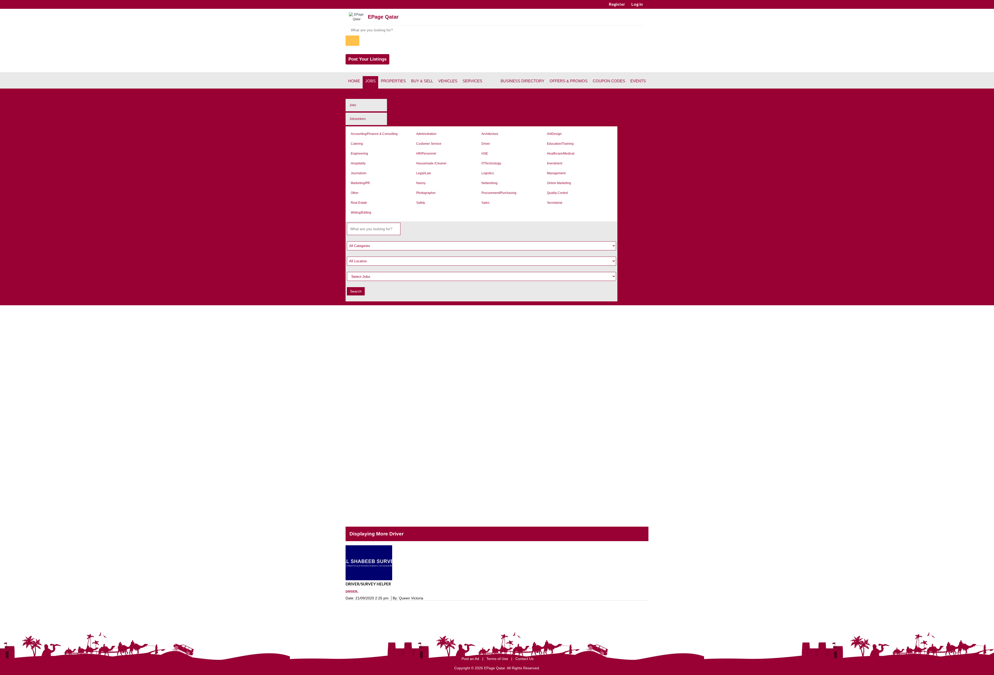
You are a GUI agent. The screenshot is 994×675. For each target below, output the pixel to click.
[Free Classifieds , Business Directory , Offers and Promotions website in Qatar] (356, 19)
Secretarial (554, 203)
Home (354, 81)
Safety (420, 203)
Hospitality (358, 163)
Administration (426, 134)
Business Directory (522, 81)
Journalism (358, 173)
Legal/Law (423, 173)
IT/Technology (491, 163)
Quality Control (557, 193)
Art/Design (554, 134)
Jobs (370, 81)
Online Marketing (559, 183)
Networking (489, 183)
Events (638, 81)
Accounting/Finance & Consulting (374, 134)
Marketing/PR (360, 183)
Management (556, 173)
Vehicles (447, 81)
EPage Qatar (383, 17)
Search (356, 291)
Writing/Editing (361, 212)
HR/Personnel (426, 153)
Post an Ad (471, 659)
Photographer (426, 193)
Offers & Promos (569, 81)
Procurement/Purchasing (498, 193)
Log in (637, 4)
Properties (393, 81)
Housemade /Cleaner (431, 163)
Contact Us (524, 659)
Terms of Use (497, 659)
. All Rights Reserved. (522, 668)
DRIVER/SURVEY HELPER (368, 584)
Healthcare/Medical (560, 153)
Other (355, 193)
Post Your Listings (367, 59)
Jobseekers (357, 119)
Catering (357, 144)
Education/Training (560, 144)
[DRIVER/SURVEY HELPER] (497, 562)
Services (472, 81)
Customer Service (428, 144)
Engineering (359, 153)
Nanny (421, 183)
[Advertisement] (497, 345)
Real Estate (359, 203)
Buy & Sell (422, 81)
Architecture (489, 134)
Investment (554, 163)
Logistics (487, 173)
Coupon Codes (609, 81)
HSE (484, 153)
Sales (485, 203)
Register (617, 4)
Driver (485, 144)
